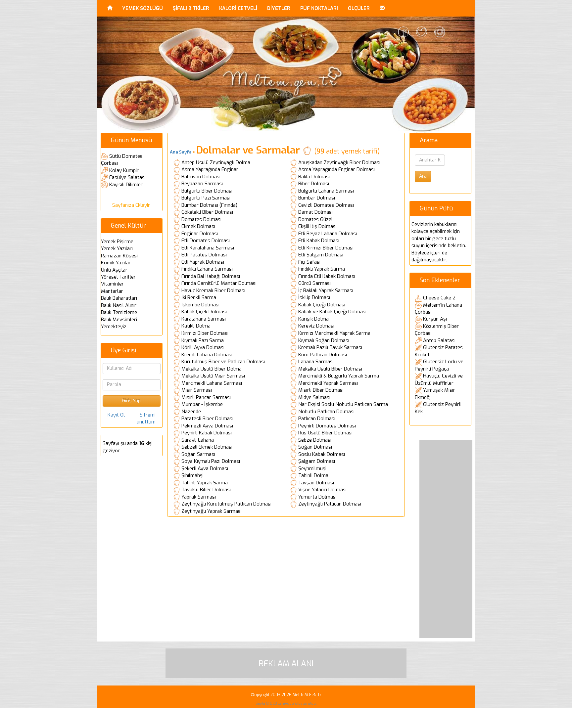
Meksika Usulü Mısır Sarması (213, 376)
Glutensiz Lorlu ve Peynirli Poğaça (439, 365)
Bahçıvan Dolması (200, 176)
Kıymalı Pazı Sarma (202, 340)
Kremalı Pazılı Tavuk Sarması (330, 347)
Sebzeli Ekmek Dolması (206, 447)
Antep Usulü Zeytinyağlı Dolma (215, 162)
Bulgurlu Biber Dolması (206, 191)
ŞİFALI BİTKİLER (191, 8)
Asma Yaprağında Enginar (209, 169)
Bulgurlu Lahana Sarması (326, 191)
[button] (382, 8)
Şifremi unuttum (146, 418)
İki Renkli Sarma (198, 297)
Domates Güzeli (316, 219)
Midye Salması (314, 397)
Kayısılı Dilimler (126, 184)
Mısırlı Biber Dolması (321, 390)
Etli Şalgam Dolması (320, 254)
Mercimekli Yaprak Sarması (328, 383)
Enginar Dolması (199, 233)
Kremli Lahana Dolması (206, 354)
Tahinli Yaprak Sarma (204, 482)
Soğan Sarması (198, 454)
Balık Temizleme (119, 312)
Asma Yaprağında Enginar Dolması (336, 169)
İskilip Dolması (314, 297)
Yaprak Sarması (198, 497)
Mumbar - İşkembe (202, 404)
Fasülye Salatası (127, 177)
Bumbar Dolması (316, 198)
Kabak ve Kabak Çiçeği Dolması (332, 311)
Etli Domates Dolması (205, 240)
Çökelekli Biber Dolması (207, 212)
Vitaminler (112, 284)
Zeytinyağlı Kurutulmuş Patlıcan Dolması (226, 504)
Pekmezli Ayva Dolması (207, 425)
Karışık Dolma (313, 319)
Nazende (191, 411)
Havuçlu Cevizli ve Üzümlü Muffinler (439, 379)
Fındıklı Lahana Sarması (207, 269)
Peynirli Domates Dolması (327, 425)
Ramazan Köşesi (119, 255)
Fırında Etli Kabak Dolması (326, 276)
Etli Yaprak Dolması (202, 262)
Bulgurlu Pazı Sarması (205, 198)
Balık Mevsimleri (119, 319)
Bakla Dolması (314, 176)
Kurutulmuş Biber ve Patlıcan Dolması (223, 361)
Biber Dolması (313, 183)
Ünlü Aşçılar (114, 270)
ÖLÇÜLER (359, 8)
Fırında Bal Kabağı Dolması (210, 276)
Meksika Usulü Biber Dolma (211, 369)
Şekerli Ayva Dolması (204, 468)
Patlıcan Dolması (316, 418)
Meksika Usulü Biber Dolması (330, 369)
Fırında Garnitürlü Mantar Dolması (219, 283)
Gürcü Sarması (314, 283)
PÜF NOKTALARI (319, 8)
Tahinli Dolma (313, 475)
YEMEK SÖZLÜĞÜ (142, 8)
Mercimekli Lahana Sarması (211, 383)
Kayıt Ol (116, 415)
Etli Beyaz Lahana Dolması (327, 233)
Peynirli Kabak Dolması (206, 432)
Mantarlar (112, 291)
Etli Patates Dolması (204, 254)
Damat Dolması (315, 212)
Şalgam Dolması (316, 461)
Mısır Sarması (196, 390)
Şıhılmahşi (192, 475)
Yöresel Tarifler (118, 277)
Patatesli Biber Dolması (207, 418)
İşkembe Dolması (200, 304)
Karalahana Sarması (203, 319)
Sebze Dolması (314, 440)
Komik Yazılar (116, 262)
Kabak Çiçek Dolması (204, 311)
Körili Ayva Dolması (202, 347)
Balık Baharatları (119, 298)
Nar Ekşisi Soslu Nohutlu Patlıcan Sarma (343, 404)
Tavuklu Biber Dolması (206, 489)
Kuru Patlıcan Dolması (322, 354)
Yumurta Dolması (317, 497)
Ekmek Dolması (198, 226)
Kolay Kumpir (124, 170)
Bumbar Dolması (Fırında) (209, 205)
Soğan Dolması (315, 447)
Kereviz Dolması (316, 326)
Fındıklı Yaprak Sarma (321, 269)
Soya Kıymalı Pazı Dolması (210, 461)
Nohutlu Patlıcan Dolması (326, 411)
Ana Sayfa (181, 152)
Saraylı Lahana (197, 440)
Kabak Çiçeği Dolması (321, 304)
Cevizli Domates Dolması (326, 205)
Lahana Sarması (316, 361)
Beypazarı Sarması (202, 183)
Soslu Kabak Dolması (321, 454)
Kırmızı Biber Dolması (204, 333)
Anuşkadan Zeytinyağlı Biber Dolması (339, 162)
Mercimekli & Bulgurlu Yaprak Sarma (338, 376)
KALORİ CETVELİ (238, 8)
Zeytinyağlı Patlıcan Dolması (329, 504)
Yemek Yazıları (117, 248)
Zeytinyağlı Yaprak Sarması (211, 511)
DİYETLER (278, 8)
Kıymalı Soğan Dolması (323, 340)
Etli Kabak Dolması (318, 240)
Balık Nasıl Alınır (118, 305)
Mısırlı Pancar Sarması (206, 397)
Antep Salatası (439, 340)
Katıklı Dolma (196, 326)
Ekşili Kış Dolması (317, 226)
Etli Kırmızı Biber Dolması (326, 247)
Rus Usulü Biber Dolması (325, 432)
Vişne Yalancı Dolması (322, 489)
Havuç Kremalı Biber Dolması (213, 290)
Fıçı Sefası (309, 262)
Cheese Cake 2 (439, 297)
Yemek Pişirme (117, 241)
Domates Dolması (201, 219)
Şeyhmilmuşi (312, 468)
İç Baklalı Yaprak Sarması (325, 290)
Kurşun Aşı (435, 319)
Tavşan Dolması (316, 482)
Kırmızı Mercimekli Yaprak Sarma (334, 333)
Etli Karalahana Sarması (207, 247)
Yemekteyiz (113, 326)
